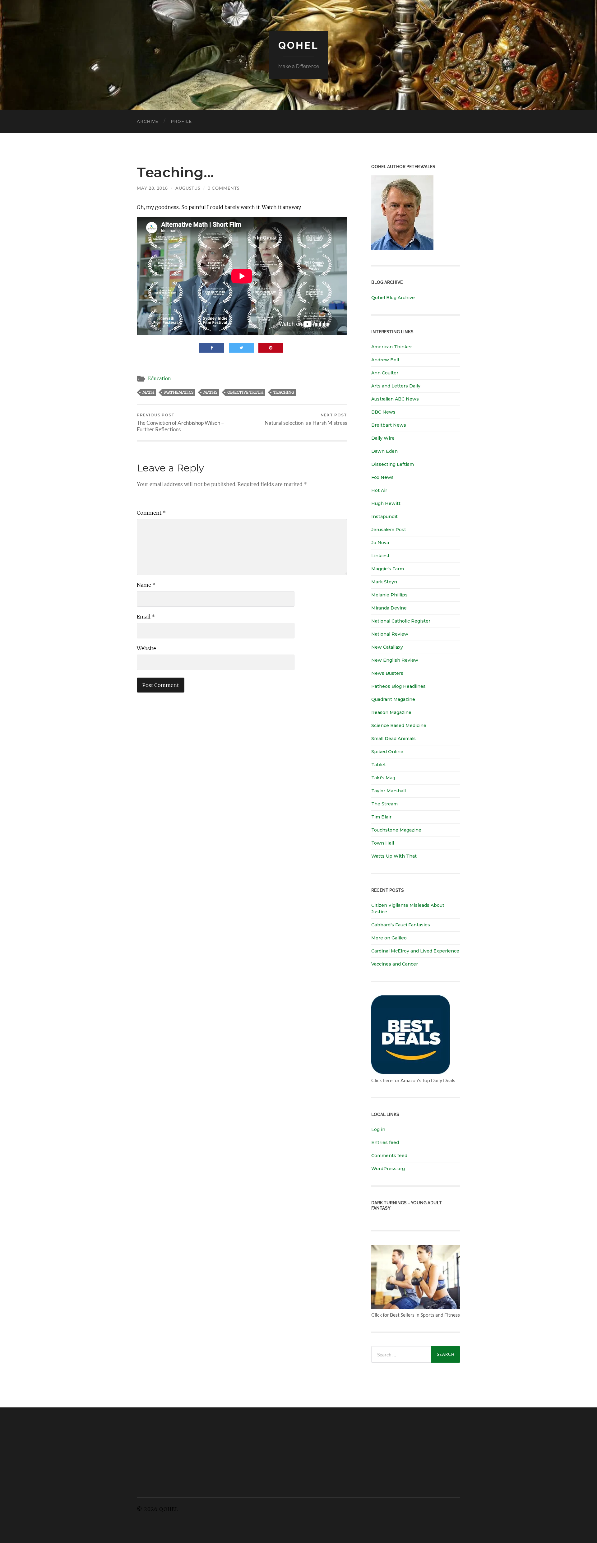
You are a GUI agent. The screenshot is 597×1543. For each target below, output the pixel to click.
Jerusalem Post (388, 529)
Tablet (378, 764)
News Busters (387, 673)
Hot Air (379, 490)
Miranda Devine (389, 608)
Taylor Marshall (388, 791)
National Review (389, 634)
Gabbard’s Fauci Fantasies (400, 925)
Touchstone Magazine (396, 830)
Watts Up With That (394, 856)
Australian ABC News (395, 399)
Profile (181, 121)
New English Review (394, 660)
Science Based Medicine (398, 725)
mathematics (178, 392)
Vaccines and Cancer (394, 964)
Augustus (187, 188)
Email (146, 617)
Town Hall (382, 843)
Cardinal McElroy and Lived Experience (415, 951)
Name (146, 585)
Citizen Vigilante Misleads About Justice (407, 908)
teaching (283, 392)
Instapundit (384, 516)
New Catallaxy (387, 647)
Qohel (298, 45)
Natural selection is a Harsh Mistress (306, 419)
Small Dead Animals (393, 738)
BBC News (383, 412)
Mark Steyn (384, 582)
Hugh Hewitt (385, 503)
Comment (151, 513)
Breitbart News (388, 425)
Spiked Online (387, 751)
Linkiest (380, 555)
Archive (147, 121)
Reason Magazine (391, 712)
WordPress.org (388, 1168)
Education (159, 379)
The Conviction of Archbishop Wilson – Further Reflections (180, 423)
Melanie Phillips (389, 595)
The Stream (384, 804)
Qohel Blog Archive (393, 297)
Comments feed (389, 1155)
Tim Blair (381, 817)
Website (146, 648)
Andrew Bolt (385, 360)
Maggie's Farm (387, 569)
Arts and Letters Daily (395, 386)
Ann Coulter (384, 373)
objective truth (245, 392)
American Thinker (391, 347)
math (148, 392)
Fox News (382, 477)
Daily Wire (383, 438)
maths (210, 392)
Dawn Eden (384, 451)
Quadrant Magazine (393, 699)
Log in (378, 1129)
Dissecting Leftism (392, 464)
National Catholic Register (400, 621)
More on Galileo (389, 938)
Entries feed (385, 1142)
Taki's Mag (383, 778)
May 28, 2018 (152, 188)
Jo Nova (380, 542)
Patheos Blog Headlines (398, 686)
